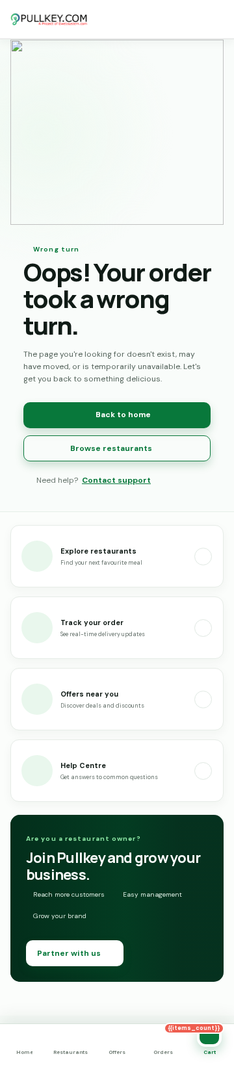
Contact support (116, 480)
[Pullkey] (49, 19)
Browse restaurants (111, 448)
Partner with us (69, 953)
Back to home (123, 414)
